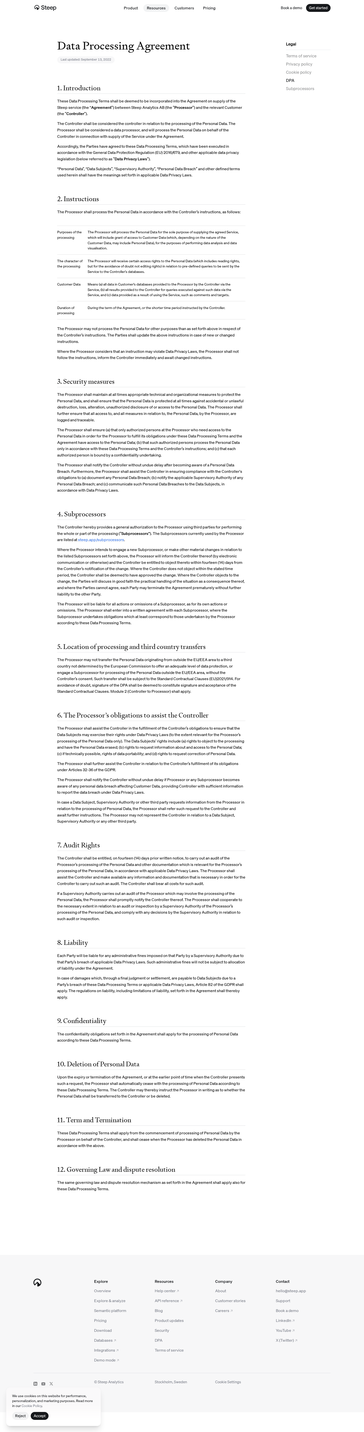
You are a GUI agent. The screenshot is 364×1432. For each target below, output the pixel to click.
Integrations (104, 1350)
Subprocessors (300, 88)
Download (103, 1330)
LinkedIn (283, 1320)
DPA (290, 80)
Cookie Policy (32, 1405)
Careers (222, 1310)
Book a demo (287, 1310)
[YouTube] (43, 1383)
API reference (167, 1300)
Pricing (209, 7)
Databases (103, 1340)
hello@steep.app (291, 1290)
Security (162, 1330)
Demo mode (105, 1359)
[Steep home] (47, 8)
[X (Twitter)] (51, 1384)
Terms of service (301, 55)
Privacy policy (299, 64)
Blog (159, 1310)
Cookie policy (299, 72)
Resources (156, 7)
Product (131, 7)
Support (283, 1300)
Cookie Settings (228, 1381)
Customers (184, 7)
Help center (165, 1290)
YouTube (283, 1330)
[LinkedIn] (35, 1384)
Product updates (169, 1320)
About (220, 1290)
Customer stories (230, 1300)
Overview (102, 1290)
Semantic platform (110, 1310)
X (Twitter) (285, 1340)
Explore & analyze (110, 1300)
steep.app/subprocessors (101, 539)
